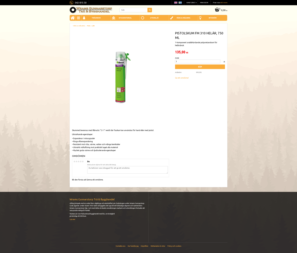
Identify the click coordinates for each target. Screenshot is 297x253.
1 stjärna (74, 161)
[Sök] (149, 10)
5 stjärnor (83, 161)
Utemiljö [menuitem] (154, 18)
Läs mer (72, 219)
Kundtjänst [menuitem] (191, 2)
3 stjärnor (78, 161)
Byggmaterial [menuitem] (125, 18)
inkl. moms (223, 2)
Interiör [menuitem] (212, 18)
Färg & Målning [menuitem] (183, 18)
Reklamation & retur (158, 246)
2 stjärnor (76, 161)
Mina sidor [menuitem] (204, 2)
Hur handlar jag (133, 246)
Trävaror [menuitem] (96, 18)
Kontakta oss (120, 246)
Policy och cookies (174, 246)
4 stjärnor (81, 161)
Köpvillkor (144, 246)
